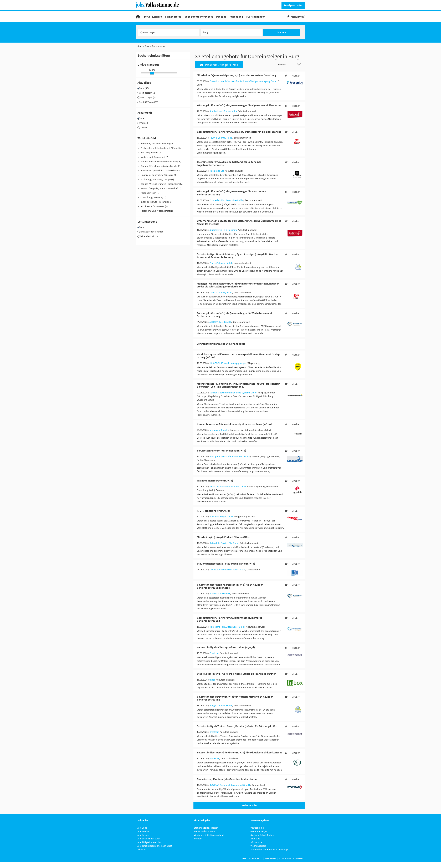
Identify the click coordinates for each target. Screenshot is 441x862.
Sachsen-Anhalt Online (262, 834)
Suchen (281, 32)
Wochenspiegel (258, 845)
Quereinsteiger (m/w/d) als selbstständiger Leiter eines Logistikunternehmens (229, 163)
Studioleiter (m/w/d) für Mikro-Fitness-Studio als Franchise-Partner (236, 673)
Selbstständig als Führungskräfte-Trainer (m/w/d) (226, 647)
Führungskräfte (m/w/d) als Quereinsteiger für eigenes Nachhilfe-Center (239, 105)
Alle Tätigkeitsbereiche (149, 842)
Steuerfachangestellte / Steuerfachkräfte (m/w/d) (226, 563)
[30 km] (152, 73)
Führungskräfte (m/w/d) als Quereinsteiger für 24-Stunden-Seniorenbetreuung (231, 193)
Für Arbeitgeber (255, 16)
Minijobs (221, 16)
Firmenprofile (173, 16)
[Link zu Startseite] (158, 4)
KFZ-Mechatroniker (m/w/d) (213, 510)
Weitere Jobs (249, 805)
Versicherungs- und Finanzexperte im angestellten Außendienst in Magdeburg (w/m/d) (238, 355)
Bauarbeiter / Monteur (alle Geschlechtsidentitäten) (227, 779)
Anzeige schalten (293, 5)
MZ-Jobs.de (256, 842)
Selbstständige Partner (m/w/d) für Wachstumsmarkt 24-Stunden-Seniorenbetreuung (235, 698)
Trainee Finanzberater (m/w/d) (215, 480)
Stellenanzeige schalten (206, 827)
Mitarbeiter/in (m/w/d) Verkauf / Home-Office (223, 537)
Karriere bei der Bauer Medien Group (269, 849)
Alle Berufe (143, 834)
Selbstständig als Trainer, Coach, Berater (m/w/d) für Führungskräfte (237, 726)
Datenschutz (255, 858)
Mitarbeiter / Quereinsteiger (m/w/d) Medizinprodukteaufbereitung (236, 75)
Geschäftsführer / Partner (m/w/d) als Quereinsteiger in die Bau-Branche (239, 131)
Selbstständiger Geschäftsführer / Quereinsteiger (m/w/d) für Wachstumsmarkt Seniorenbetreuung (237, 255)
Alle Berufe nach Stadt (148, 838)
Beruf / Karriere (152, 16)
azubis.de (255, 838)
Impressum (270, 858)
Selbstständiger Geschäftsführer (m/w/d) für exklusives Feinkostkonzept (239, 752)
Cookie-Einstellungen (291, 858)
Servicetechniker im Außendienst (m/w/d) (221, 450)
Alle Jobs (142, 827)
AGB (244, 858)
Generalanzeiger (258, 831)
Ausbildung (236, 16)
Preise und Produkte (204, 831)
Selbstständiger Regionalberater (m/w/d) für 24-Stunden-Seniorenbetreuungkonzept (230, 586)
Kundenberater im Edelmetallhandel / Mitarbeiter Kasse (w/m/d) (235, 424)
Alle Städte (143, 831)
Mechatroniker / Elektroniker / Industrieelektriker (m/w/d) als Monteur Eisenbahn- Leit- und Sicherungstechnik (238, 385)
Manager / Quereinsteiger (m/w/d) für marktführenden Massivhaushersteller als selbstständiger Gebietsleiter (238, 285)
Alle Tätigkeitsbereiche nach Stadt (154, 845)
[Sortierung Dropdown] (299, 64)
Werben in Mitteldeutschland (209, 834)
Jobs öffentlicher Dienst (199, 16)
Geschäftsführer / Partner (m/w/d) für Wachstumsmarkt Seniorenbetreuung (229, 619)
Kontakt (198, 838)
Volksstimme (257, 827)
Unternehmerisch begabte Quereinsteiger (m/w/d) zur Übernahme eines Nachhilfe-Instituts (239, 222)
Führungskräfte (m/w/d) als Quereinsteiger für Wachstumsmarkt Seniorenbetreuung (234, 314)
